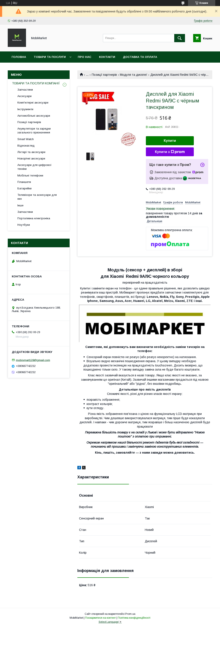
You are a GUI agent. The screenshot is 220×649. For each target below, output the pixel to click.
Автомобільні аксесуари (33, 115)
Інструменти (25, 109)
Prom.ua (130, 613)
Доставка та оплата (140, 57)
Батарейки (24, 188)
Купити (170, 140)
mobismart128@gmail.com (33, 360)
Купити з (162, 152)
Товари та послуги (50, 57)
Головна (19, 57)
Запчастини (25, 89)
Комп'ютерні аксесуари (32, 102)
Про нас (84, 57)
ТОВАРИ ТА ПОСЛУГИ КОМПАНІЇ (36, 83)
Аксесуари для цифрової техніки (34, 166)
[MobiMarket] (17, 46)
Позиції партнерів (104, 74)
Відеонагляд (26, 145)
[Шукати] (179, 38)
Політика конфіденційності (134, 617)
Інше (20, 205)
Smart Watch (25, 139)
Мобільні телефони (30, 175)
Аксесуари (24, 96)
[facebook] (79, 468)
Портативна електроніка (33, 218)
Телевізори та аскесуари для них (37, 196)
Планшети (24, 182)
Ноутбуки (23, 224)
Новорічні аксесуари (31, 158)
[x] (84, 468)
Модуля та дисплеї (133, 74)
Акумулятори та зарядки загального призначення (34, 130)
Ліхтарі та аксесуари (31, 152)
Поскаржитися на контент (100, 617)
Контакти (107, 57)
